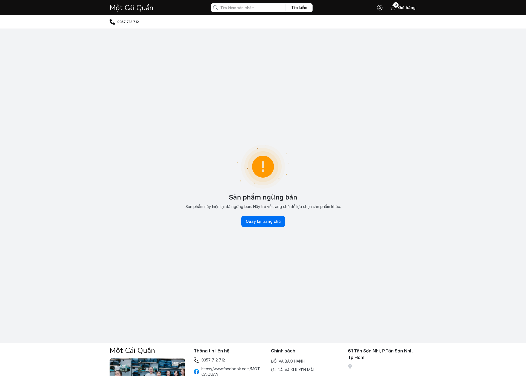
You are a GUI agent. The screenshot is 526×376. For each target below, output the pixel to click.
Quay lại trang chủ (263, 221)
